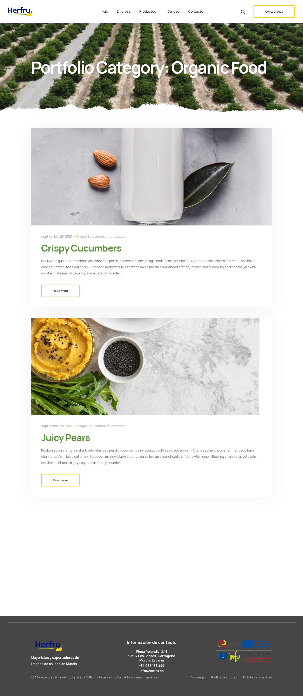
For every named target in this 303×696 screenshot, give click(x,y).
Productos (147, 11)
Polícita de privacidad (257, 677)
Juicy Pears (65, 437)
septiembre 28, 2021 (56, 236)
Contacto (195, 11)
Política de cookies (224, 677)
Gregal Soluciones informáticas (100, 236)
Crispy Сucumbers (81, 248)
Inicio (104, 11)
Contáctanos (274, 11)
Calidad (173, 11)
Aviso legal (198, 677)
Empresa (123, 11)
